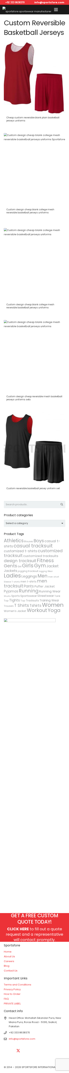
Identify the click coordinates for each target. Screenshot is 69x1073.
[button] (56, 9)
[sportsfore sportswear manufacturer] (26, 9)
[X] (18, 1051)
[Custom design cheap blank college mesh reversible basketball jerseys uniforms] (34, 177)
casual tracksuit (33, 545)
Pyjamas (11, 591)
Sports (15, 596)
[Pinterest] (56, 1051)
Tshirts (35, 605)
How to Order (12, 994)
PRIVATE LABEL (12, 1003)
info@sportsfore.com (22, 1039)
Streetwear (45, 596)
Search (61, 504)
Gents (10, 566)
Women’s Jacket (15, 611)
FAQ (6, 999)
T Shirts (21, 605)
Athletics (14, 540)
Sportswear (28, 596)
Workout (37, 610)
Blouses (28, 541)
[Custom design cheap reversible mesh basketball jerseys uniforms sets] (34, 362)
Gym (40, 565)
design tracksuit (20, 561)
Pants (29, 586)
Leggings (29, 576)
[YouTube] (37, 1051)
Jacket (52, 566)
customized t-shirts (20, 551)
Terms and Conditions (17, 984)
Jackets (10, 570)
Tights (14, 600)
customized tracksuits (40, 556)
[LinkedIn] (28, 1051)
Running (29, 590)
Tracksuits (32, 600)
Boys (39, 540)
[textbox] (17, 523)
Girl (19, 566)
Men (43, 576)
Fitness (45, 560)
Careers (9, 961)
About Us (9, 956)
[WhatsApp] (8, 1060)
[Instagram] (47, 1051)
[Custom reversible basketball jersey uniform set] (34, 452)
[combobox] (34, 523)
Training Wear (49, 600)
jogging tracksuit (28, 571)
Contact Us (10, 970)
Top (23, 600)
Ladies (12, 575)
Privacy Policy (12, 989)
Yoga (54, 610)
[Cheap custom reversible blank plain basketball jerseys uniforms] (34, 83)
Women (53, 605)
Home (8, 951)
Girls (28, 565)
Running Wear (50, 591)
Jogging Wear (46, 571)
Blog (6, 966)
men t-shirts (28, 581)
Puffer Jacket (44, 586)
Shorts (7, 596)
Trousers (9, 606)
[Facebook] (8, 1051)
